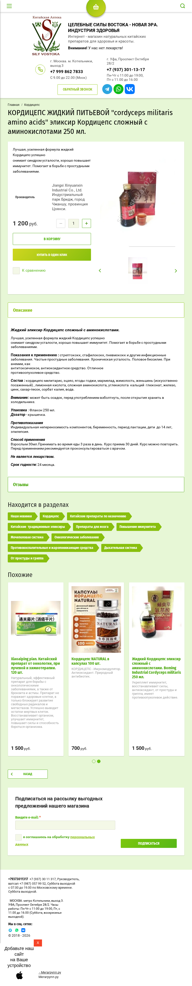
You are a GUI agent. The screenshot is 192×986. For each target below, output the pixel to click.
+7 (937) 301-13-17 (126, 69)
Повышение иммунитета (138, 527)
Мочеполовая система (27, 537)
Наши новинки (21, 516)
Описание (22, 310)
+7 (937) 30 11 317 (43, 879)
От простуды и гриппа (27, 558)
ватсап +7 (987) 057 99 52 (27, 883)
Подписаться (149, 843)
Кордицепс (32, 105)
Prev (100, 270)
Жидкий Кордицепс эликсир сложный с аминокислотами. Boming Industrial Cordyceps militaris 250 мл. (156, 668)
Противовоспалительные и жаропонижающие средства (52, 548)
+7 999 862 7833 (66, 71)
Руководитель (68, 879)
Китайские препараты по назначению (98, 516)
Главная (14, 105)
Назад (27, 774)
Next (176, 270)
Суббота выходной (61, 883)
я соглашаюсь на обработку (55, 840)
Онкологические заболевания (76, 537)
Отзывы (20, 485)
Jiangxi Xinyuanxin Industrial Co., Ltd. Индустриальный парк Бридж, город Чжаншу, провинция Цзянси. (70, 197)
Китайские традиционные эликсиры (38, 527)
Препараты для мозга (92, 527)
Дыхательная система (120, 548)
